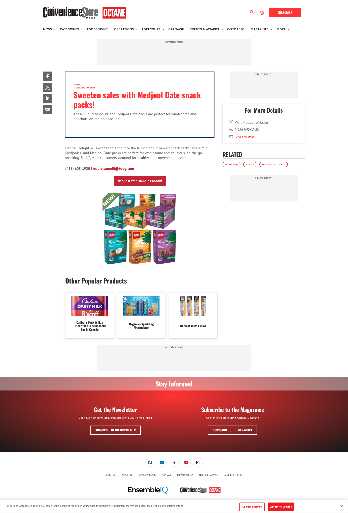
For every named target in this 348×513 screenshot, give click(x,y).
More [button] (281, 29)
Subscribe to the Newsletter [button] (115, 430)
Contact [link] (166, 475)
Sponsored (231, 164)
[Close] (341, 506)
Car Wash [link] (176, 29)
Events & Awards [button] (204, 29)
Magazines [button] (260, 29)
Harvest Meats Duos (193, 325)
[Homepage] (84, 13)
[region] (174, 506)
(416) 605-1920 (247, 129)
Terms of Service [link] (208, 475)
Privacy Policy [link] (185, 475)
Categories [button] (69, 29)
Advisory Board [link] (147, 475)
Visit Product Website (251, 122)
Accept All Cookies (280, 506)
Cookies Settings (233, 475)
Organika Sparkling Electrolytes (141, 326)
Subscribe (285, 12)
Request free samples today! (140, 181)
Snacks (250, 164)
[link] (47, 76)
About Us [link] (111, 475)
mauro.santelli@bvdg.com (113, 168)
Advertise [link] (127, 475)
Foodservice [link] (97, 29)
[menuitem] (51, 29)
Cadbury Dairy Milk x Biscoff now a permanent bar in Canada (90, 326)
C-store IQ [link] (236, 29)
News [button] (47, 29)
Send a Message (244, 137)
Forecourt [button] (151, 29)
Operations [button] (124, 29)
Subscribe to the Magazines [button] (232, 430)
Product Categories (273, 164)
